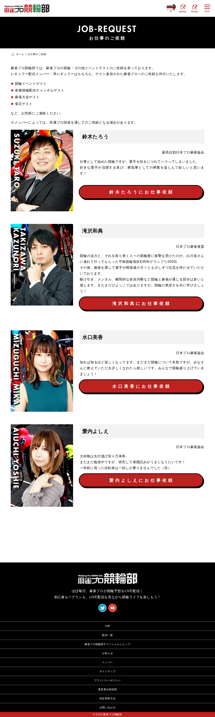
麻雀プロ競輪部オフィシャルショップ (107, 644)
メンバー (107, 662)
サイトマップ (108, 671)
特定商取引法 (108, 698)
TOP (107, 626)
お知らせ (107, 653)
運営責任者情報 (107, 689)
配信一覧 (107, 635)
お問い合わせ (108, 707)
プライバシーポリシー (107, 680)
